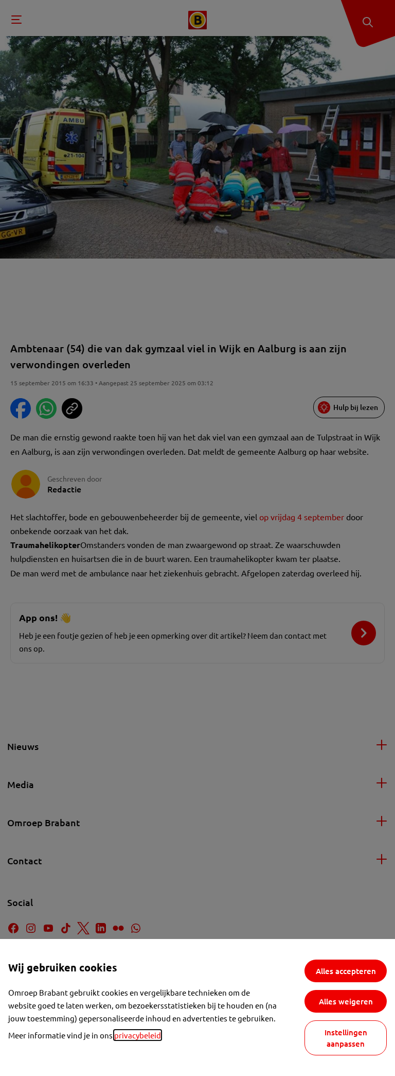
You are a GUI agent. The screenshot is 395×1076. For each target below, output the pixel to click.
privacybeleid (137, 1035)
